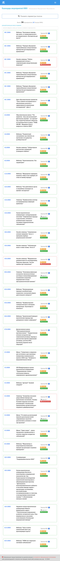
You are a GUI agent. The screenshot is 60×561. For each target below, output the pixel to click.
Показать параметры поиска (31, 16)
